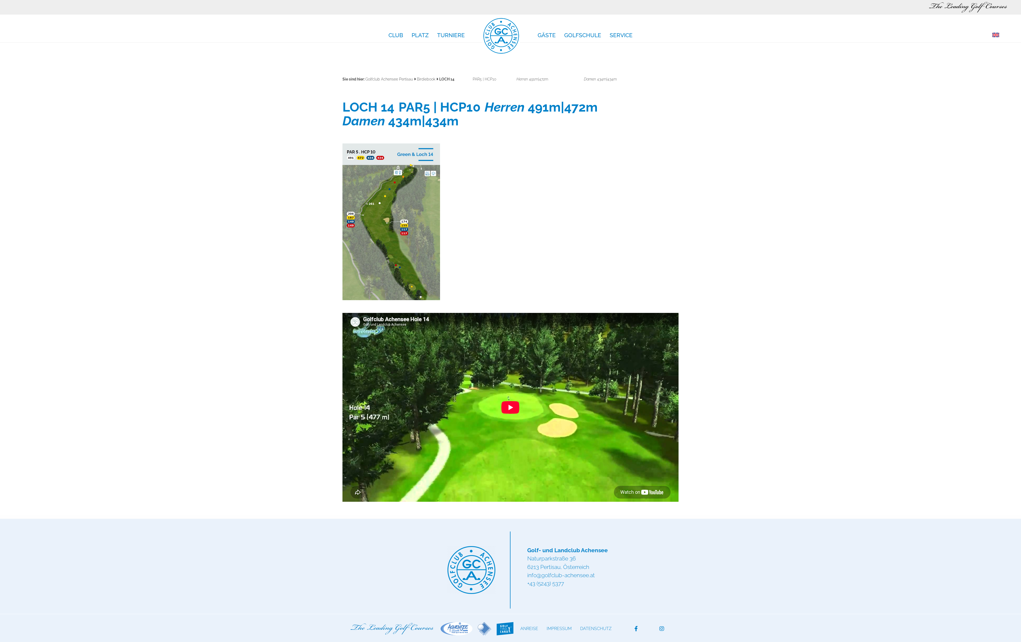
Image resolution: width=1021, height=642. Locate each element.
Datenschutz (596, 628)
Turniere (451, 36)
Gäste (547, 36)
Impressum (559, 628)
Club (395, 36)
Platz (420, 36)
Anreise (529, 628)
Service (621, 36)
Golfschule (582, 36)
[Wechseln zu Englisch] (996, 35)
